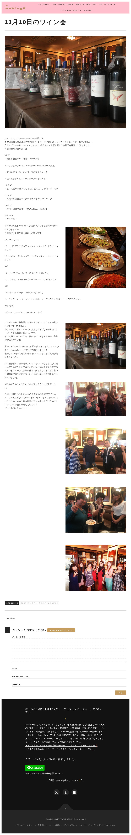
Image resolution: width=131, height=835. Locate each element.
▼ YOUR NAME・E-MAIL (61, 630)
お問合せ (87, 10)
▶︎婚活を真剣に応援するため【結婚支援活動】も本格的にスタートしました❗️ (61, 745)
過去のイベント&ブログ (85, 4)
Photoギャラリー (29, 603)
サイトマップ (84, 825)
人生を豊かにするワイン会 (104, 825)
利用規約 (41, 825)
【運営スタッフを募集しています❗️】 (65, 780)
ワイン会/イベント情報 (62, 4)
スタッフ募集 (54, 825)
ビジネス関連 (69, 825)
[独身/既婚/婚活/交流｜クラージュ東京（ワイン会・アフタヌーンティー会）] (15, 7)
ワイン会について (106, 4)
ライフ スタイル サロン (70, 10)
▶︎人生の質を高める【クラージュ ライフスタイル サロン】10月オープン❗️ (59, 749)
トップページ (43, 4)
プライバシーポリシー (25, 825)
